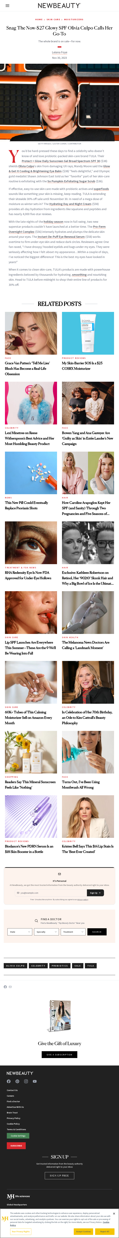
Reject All (104, 1231)
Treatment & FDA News (20, 567)
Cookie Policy (13, 1123)
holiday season (53, 221)
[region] (59, 1223)
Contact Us (12, 1090)
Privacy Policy (13, 1118)
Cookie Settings (18, 1135)
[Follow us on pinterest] (17, 1081)
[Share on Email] (10, 986)
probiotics (60, 965)
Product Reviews (74, 358)
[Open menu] (7, 5)
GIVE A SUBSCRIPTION (60, 1054)
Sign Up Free (59, 1175)
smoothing (79, 274)
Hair (65, 497)
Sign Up (93, 892)
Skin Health (70, 637)
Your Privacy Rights (21, 1231)
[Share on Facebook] (5, 986)
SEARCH (97, 931)
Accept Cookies (83, 1231)
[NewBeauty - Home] (59, 5)
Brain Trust (12, 1112)
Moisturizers (74, 19)
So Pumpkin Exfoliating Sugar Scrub (71, 181)
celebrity (38, 965)
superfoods (101, 189)
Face (8, 358)
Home (39, 19)
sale (78, 965)
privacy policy (82, 899)
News (8, 497)
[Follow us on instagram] (26, 1081)
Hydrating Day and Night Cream (70, 204)
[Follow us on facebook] (9, 1081)
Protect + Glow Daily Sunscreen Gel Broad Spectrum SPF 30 (61, 161)
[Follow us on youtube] (35, 1081)
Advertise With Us (15, 1107)
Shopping (11, 776)
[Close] (114, 1213)
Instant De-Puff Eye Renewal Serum (61, 237)
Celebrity (12, 427)
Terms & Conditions (16, 1129)
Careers (10, 1095)
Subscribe (16, 1145)
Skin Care (53, 19)
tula (90, 965)
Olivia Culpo (26, 166)
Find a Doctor (13, 1101)
